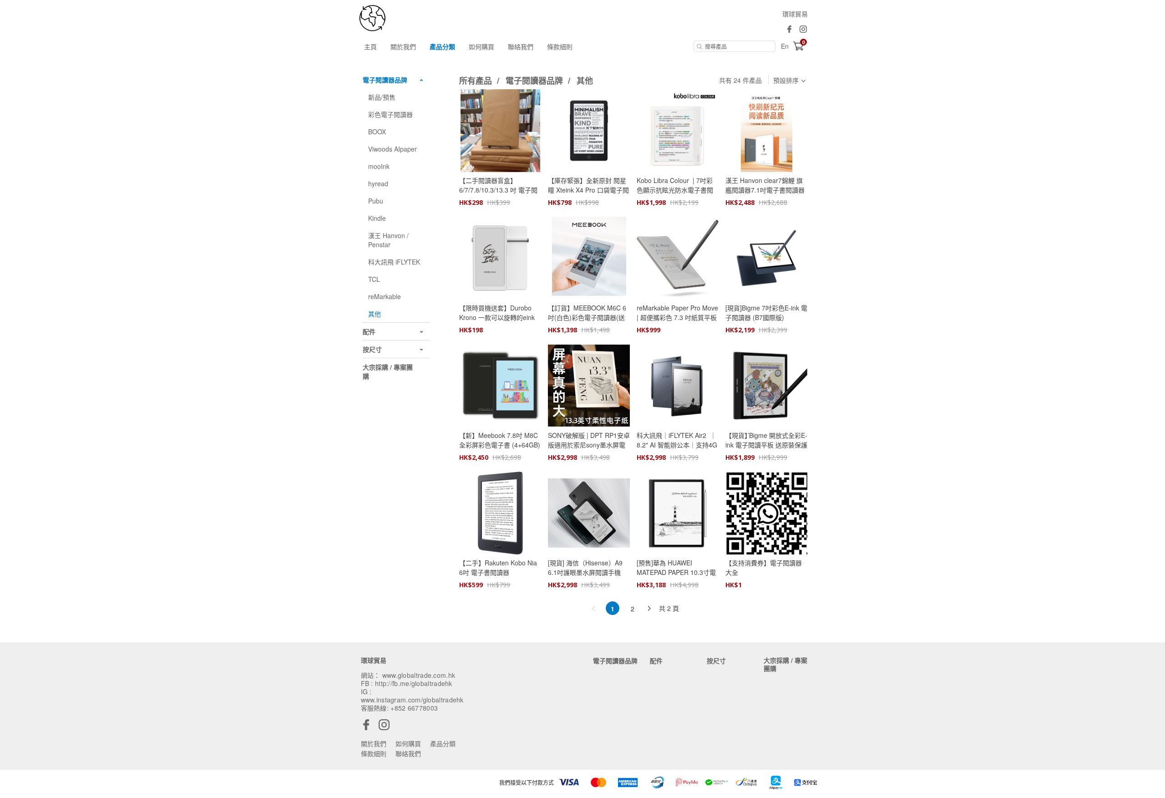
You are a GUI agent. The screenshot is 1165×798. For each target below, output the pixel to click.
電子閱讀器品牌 (535, 80)
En (785, 46)
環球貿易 (795, 13)
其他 (585, 80)
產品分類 (442, 46)
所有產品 (476, 80)
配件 (656, 660)
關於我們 (403, 46)
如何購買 (481, 46)
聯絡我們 (520, 46)
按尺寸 (716, 660)
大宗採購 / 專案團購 (785, 664)
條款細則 (559, 46)
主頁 (370, 46)
